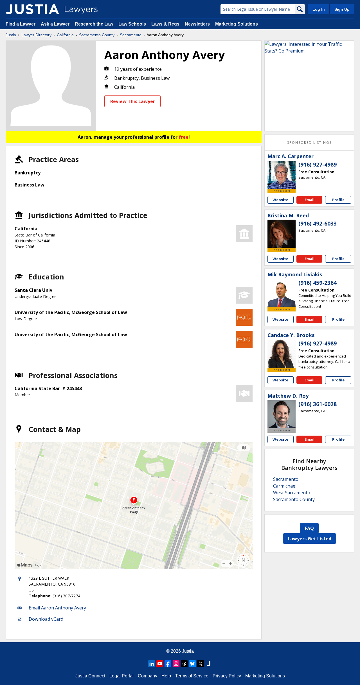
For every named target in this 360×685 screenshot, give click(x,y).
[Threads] (184, 663)
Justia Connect (90, 675)
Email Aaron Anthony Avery (57, 608)
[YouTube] (159, 663)
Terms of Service (191, 675)
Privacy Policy (227, 675)
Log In (318, 9)
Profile (338, 199)
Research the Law (94, 24)
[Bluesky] (192, 663)
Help (166, 675)
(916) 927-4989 (317, 164)
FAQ (309, 528)
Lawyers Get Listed (309, 539)
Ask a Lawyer (56, 24)
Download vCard (46, 619)
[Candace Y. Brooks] (281, 354)
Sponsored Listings (309, 142)
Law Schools (132, 24)
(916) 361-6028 (317, 404)
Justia (11, 35)
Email (309, 199)
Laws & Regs (165, 24)
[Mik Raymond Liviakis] (281, 293)
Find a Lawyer (20, 24)
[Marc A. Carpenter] (281, 175)
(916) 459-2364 (317, 282)
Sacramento (130, 35)
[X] (200, 663)
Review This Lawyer (132, 101)
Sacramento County (96, 35)
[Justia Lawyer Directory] (32, 9)
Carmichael (284, 486)
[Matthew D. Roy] (281, 414)
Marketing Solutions (236, 24)
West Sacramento (291, 493)
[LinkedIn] (151, 663)
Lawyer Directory (36, 35)
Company (147, 675)
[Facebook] (168, 663)
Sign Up (342, 9)
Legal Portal (121, 675)
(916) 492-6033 (317, 223)
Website (280, 199)
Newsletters (197, 24)
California (65, 35)
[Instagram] (176, 663)
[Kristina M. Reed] (281, 234)
